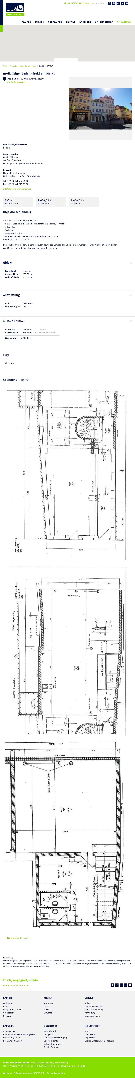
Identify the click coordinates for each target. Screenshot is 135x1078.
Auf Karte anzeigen (16, 82)
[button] (67, 263)
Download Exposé (19, 938)
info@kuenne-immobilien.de (17, 189)
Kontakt (126, 22)
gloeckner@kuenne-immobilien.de (26, 164)
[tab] (67, 262)
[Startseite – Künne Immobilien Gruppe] (12, 16)
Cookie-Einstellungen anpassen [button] (100, 1041)
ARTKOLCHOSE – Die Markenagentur (48, 1073)
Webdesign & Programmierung (17, 1073)
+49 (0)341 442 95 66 (78, 3)
